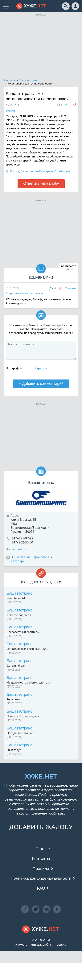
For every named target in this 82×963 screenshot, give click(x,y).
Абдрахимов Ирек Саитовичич (24, 293)
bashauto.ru (18, 549)
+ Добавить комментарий (41, 383)
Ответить (70, 288)
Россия (14, 171)
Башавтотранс (19, 593)
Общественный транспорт (29, 557)
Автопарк (17, 561)
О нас (41, 849)
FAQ (41, 888)
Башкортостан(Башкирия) (37, 171)
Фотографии (14, 368)
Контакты (41, 858)
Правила (41, 868)
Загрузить (40, 368)
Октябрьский (62, 171)
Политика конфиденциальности (41, 878)
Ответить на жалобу (41, 183)
